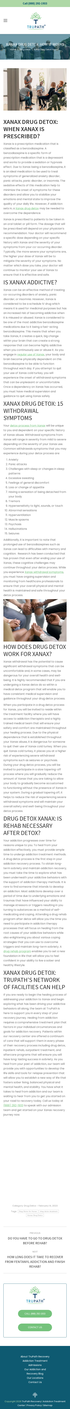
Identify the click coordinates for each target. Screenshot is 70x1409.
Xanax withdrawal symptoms (44, 572)
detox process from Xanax (27, 426)
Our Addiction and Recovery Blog (35, 1371)
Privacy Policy (34, 1405)
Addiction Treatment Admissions (35, 1363)
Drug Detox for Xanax (28, 1211)
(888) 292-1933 (13, 1105)
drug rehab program (17, 951)
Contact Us (35, 1382)
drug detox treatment (49, 1211)
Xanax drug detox (27, 208)
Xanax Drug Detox (35, 1215)
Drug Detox (30, 1205)
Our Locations (35, 1378)
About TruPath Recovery (35, 1356)
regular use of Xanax (30, 354)
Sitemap (47, 1405)
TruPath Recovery (31, 1401)
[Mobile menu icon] (5, 20)
